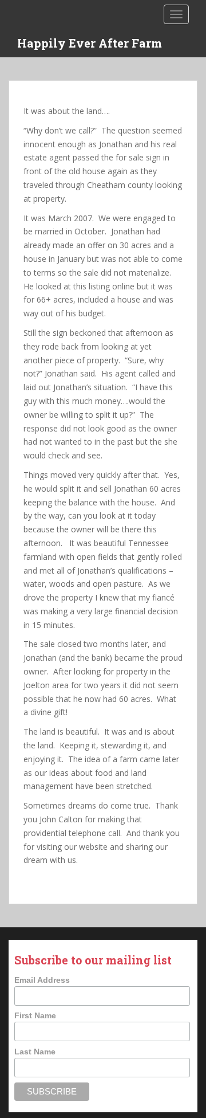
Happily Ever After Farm (89, 43)
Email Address (42, 979)
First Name (35, 1015)
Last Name (35, 1051)
